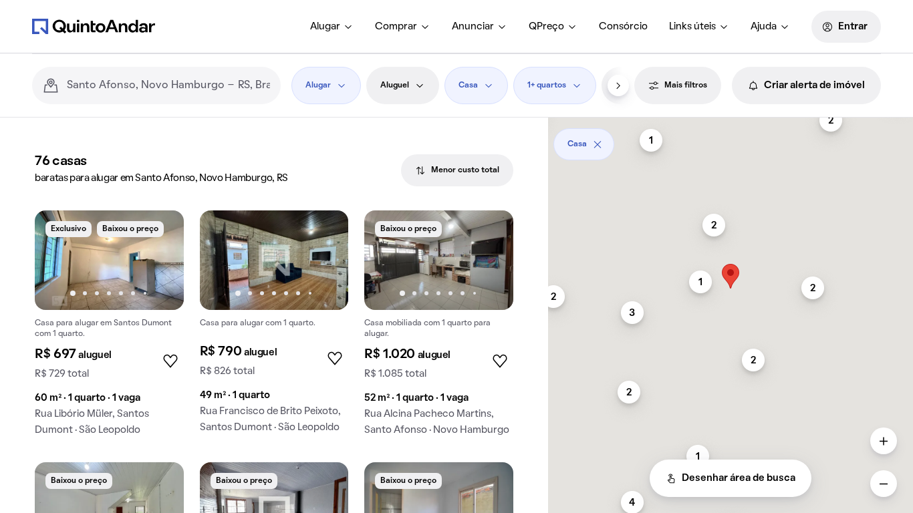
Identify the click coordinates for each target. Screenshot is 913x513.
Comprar (396, 26)
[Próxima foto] (159, 259)
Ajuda (764, 26)
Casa (468, 85)
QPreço (546, 26)
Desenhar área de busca (738, 478)
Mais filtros (685, 85)
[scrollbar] (730, 139)
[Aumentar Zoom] (883, 441)
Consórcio (623, 26)
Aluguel (394, 85)
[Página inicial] (93, 26)
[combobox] (168, 85)
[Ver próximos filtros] (618, 85)
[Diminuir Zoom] (883, 483)
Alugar (325, 26)
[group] (109, 328)
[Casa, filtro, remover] (597, 144)
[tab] (457, 170)
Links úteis (692, 26)
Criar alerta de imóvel (814, 85)
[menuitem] (331, 27)
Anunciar (473, 26)
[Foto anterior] (58, 259)
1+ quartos (546, 85)
